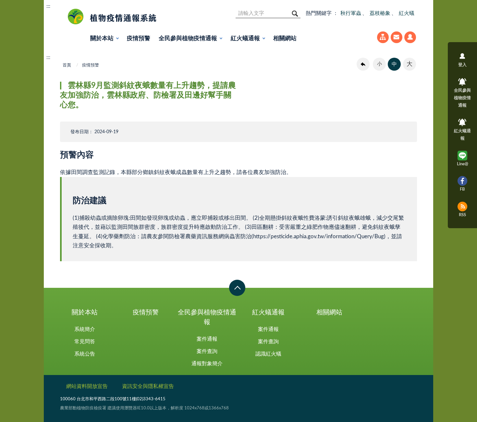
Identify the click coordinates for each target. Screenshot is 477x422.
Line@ (462, 164)
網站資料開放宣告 (87, 386)
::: (48, 6)
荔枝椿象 (380, 13)
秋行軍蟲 (350, 13)
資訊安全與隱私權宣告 (148, 386)
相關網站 (285, 38)
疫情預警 (138, 38)
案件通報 (207, 339)
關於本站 (102, 38)
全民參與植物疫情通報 (188, 38)
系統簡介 (84, 329)
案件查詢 (207, 351)
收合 (237, 288)
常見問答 (84, 341)
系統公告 (84, 354)
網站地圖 (383, 37)
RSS (462, 215)
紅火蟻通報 (245, 38)
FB (462, 189)
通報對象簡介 (207, 363)
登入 (410, 37)
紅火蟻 (406, 13)
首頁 (67, 65)
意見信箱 (396, 37)
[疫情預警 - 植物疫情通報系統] (109, 16)
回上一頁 (363, 64)
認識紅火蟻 (268, 354)
